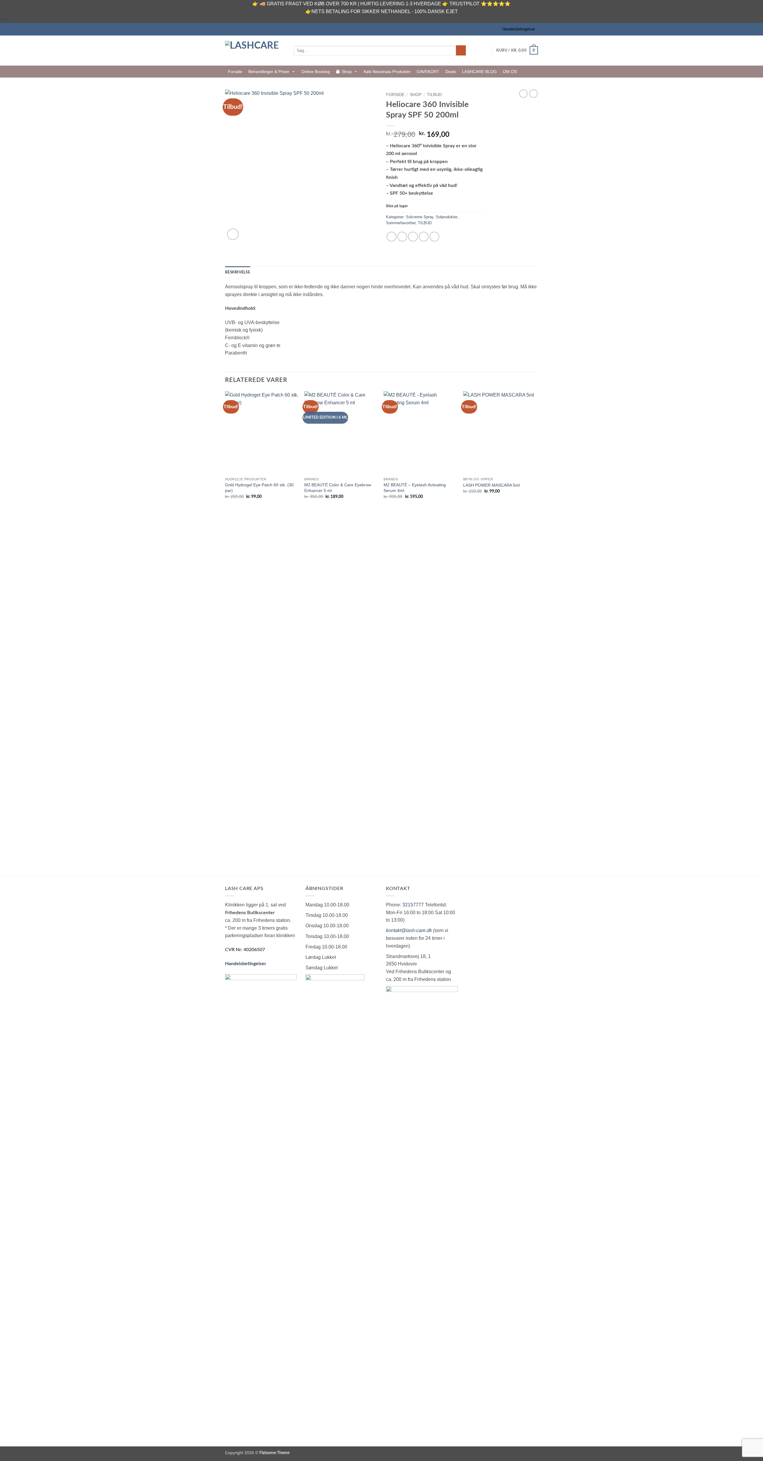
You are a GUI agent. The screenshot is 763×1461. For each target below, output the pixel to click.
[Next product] (523, 93)
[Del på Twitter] (402, 237)
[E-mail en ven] (413, 237)
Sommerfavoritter (400, 223)
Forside (235, 71)
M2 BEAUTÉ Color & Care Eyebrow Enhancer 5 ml (337, 487)
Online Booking (315, 71)
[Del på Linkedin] (434, 237)
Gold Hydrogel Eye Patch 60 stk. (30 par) (259, 487)
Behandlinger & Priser (268, 71)
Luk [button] (4, 18)
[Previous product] (533, 93)
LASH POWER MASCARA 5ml (491, 485)
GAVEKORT (428, 71)
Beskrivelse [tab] (237, 272)
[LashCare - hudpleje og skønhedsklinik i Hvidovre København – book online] (255, 50)
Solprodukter (446, 217)
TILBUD (434, 94)
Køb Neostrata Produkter (387, 71)
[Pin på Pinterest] (424, 237)
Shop (347, 71)
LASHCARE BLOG (479, 71)
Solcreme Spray (419, 217)
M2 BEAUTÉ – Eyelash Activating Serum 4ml (415, 487)
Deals (450, 71)
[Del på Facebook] (391, 237)
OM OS (510, 71)
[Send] (461, 50)
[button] (517, 50)
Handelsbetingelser (518, 29)
